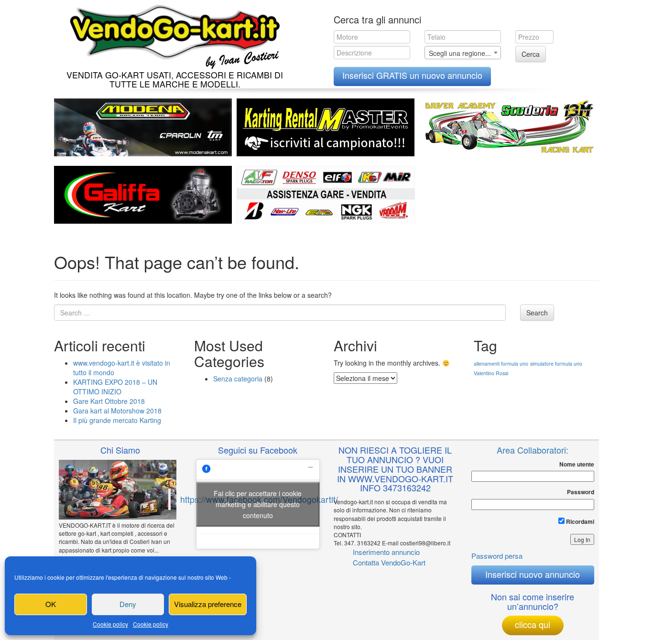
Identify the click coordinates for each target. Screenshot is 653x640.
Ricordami (579, 521)
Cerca (531, 54)
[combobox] (462, 52)
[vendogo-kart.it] (172, 34)
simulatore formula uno (556, 363)
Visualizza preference (207, 604)
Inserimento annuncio (386, 552)
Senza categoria (237, 378)
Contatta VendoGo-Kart (389, 562)
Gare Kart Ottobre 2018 (109, 401)
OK (50, 604)
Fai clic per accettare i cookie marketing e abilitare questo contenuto (258, 504)
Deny (128, 604)
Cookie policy (110, 624)
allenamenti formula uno (501, 363)
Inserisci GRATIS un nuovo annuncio (412, 75)
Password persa (496, 556)
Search (537, 312)
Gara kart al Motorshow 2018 (117, 410)
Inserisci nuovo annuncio (532, 574)
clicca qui (532, 624)
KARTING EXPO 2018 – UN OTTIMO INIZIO (115, 386)
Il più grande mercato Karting (117, 420)
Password (580, 492)
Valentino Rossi (491, 373)
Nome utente (576, 464)
